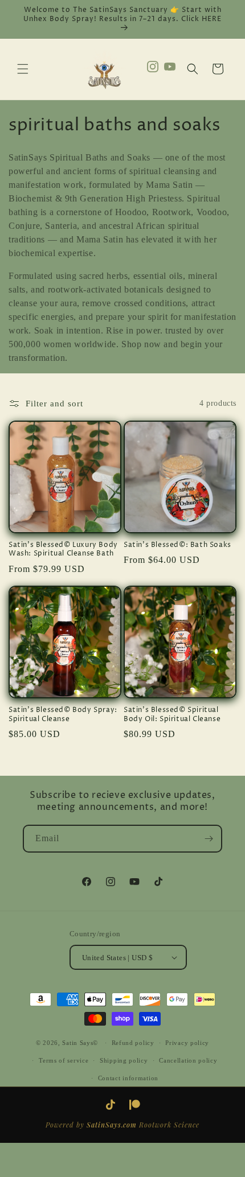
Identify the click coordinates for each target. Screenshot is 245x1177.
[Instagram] (152, 69)
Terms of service (63, 1060)
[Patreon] (134, 1104)
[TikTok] (110, 1104)
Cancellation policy (188, 1060)
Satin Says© (80, 1042)
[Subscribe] (208, 839)
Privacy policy (187, 1042)
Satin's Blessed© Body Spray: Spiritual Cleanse (63, 714)
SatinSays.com (112, 1124)
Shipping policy (124, 1060)
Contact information (128, 1078)
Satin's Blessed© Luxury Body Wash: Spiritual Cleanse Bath (63, 549)
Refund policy (133, 1042)
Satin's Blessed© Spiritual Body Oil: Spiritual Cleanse (172, 714)
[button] (22, 68)
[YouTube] (169, 69)
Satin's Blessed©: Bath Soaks (177, 545)
